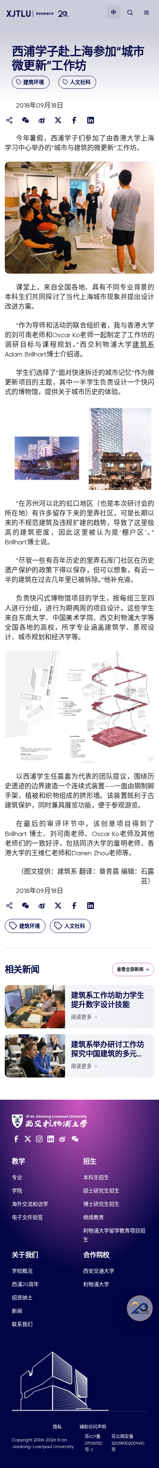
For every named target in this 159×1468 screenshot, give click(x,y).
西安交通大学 (98, 1271)
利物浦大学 (96, 1284)
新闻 (17, 1311)
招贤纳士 (22, 1297)
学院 (17, 1191)
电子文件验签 (27, 1217)
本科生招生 (96, 1177)
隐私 (57, 1427)
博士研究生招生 (101, 1204)
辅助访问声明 (93, 1427)
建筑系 (143, 344)
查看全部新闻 (130, 969)
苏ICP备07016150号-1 (93, 1443)
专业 (17, 1177)
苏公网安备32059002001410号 (127, 1443)
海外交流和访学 (30, 1204)
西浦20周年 (25, 1284)
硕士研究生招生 (101, 1191)
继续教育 (93, 1217)
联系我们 (22, 1324)
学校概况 (22, 1271)
